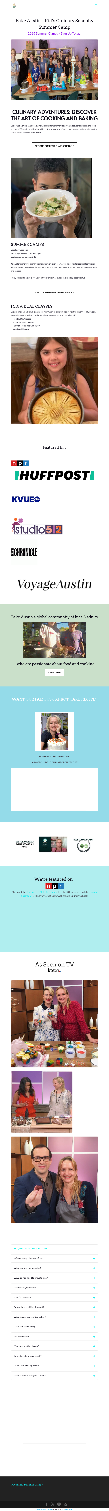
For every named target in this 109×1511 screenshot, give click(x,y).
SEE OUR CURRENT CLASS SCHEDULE (54, 146)
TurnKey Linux (67, 1509)
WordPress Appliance (44, 1509)
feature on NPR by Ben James (41, 892)
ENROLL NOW (54, 672)
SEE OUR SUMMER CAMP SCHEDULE (54, 292)
